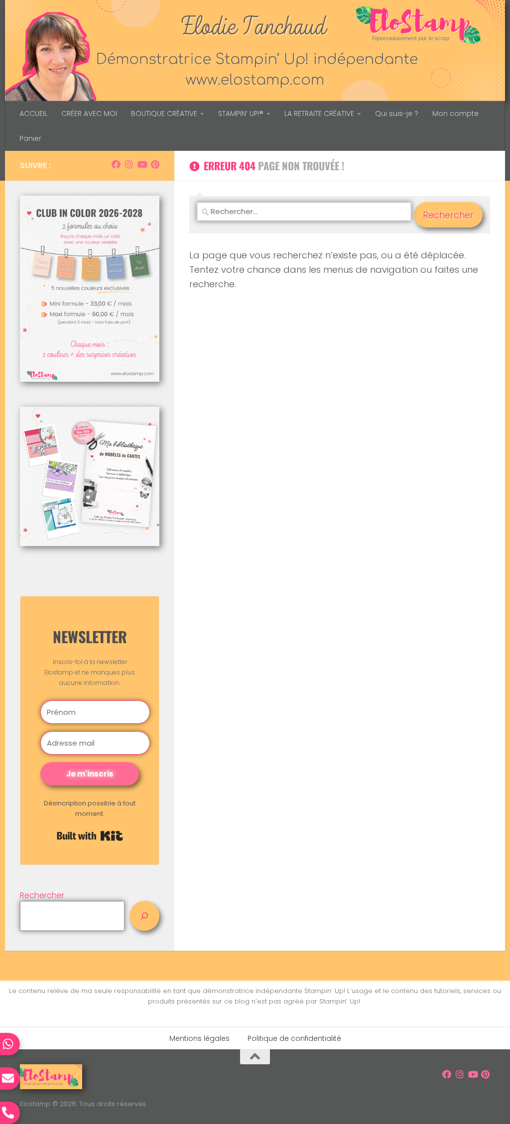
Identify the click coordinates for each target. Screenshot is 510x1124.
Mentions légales (199, 1038)
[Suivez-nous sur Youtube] (141, 164)
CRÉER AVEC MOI (89, 113)
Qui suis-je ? (396, 113)
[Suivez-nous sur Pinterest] (154, 164)
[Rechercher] (144, 916)
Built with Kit (90, 836)
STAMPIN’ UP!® (240, 113)
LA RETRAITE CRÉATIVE (319, 113)
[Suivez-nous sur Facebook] (116, 164)
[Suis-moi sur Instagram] (129, 164)
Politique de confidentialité (294, 1038)
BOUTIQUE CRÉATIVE (164, 113)
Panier (30, 138)
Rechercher (42, 895)
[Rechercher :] (304, 214)
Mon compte (455, 113)
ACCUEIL (33, 113)
